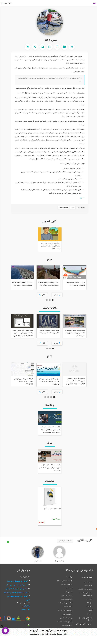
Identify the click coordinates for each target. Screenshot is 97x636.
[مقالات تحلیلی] (57, 47)
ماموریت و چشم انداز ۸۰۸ (64, 580)
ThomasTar (59, 561)
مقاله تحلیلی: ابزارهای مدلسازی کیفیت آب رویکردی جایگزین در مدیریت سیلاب (75, 333)
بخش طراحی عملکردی (85, 589)
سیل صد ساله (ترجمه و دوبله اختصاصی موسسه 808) (75, 284)
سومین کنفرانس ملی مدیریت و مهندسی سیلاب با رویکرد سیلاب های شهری (49, 381)
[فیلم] (64, 47)
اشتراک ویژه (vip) (67, 595)
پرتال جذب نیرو (68, 614)
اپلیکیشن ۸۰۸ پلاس (66, 584)
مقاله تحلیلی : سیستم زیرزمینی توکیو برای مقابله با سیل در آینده (49, 331)
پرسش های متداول (66, 618)
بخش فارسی (26, 606)
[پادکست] (42, 47)
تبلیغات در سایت (67, 625)
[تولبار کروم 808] (28, 619)
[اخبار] (50, 47)
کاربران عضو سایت (67, 599)
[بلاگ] (35, 47)
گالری (90, 610)
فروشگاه (89, 602)
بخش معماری (88, 585)
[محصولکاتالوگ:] (28, 47)
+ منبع (82, 198)
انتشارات (89, 606)
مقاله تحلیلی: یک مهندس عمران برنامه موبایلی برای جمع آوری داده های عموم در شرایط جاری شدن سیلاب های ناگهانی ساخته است (23, 333)
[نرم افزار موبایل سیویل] (18, 619)
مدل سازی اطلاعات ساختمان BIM (86, 594)
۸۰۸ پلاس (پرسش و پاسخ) (85, 618)
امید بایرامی (37, 561)
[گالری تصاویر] (72, 47)
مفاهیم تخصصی (63, 207)
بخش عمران (88, 581)
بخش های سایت (86, 577)
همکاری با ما (69, 592)
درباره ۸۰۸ (69, 577)
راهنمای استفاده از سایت (65, 621)
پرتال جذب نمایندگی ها (65, 610)
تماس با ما (69, 588)
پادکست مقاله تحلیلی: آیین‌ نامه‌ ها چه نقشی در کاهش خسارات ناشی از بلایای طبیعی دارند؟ (50, 430)
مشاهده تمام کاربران (65, 540)
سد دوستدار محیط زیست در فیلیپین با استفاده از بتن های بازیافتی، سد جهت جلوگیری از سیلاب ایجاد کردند (75, 381)
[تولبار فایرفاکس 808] (23, 619)
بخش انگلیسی (25, 609)
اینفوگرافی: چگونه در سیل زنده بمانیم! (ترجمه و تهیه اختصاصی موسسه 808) (50, 246)
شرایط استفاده (68, 606)
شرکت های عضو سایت (65, 603)
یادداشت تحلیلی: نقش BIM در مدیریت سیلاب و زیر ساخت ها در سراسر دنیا (49, 468)
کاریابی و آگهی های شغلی (84, 623)
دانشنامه (89, 614)
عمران (72, 207)
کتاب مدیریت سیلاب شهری (52, 508)
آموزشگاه (89, 599)
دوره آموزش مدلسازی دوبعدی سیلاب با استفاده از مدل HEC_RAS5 (23, 381)
